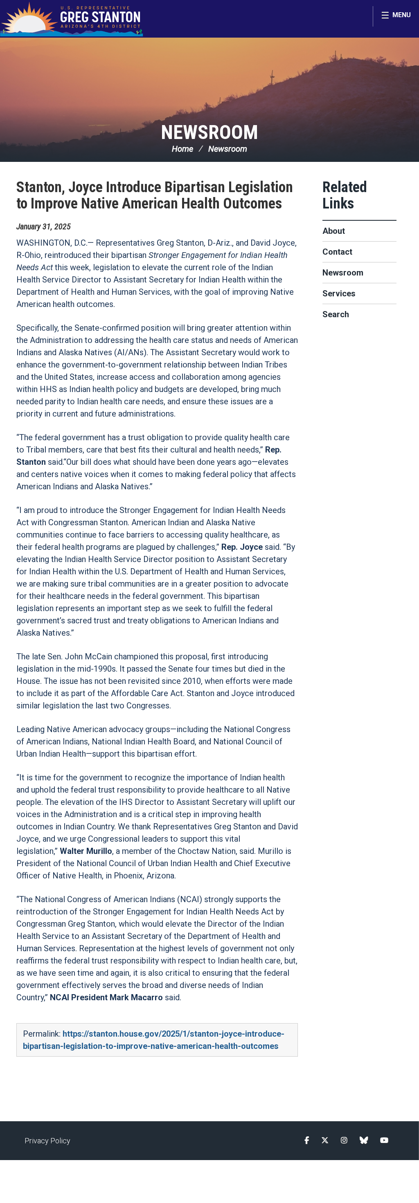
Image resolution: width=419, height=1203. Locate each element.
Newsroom (209, 132)
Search (335, 314)
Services (339, 293)
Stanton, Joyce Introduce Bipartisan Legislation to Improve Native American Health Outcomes (154, 195)
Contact (337, 252)
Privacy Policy (47, 1140)
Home (182, 149)
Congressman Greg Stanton (71, 19)
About (333, 231)
